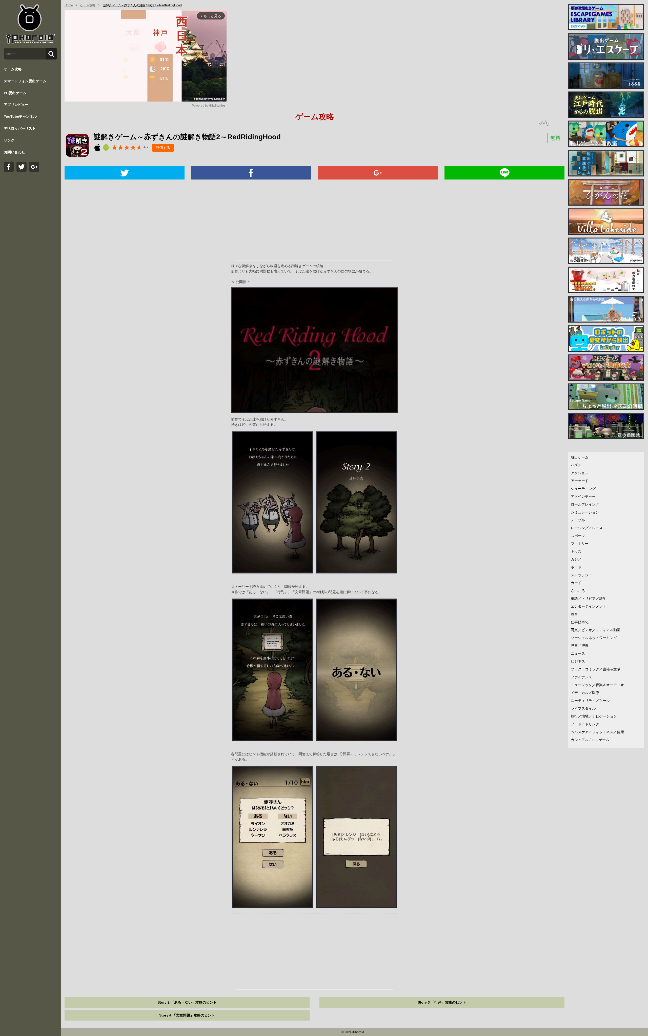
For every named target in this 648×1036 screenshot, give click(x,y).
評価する (163, 148)
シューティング (583, 489)
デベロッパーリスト (20, 128)
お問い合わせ (14, 152)
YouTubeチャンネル (20, 116)
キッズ (576, 551)
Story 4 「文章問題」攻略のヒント (187, 1015)
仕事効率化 (580, 622)
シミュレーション (585, 512)
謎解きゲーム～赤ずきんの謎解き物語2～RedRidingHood (142, 5)
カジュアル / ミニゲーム (590, 740)
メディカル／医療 (585, 693)
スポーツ (578, 536)
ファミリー (580, 544)
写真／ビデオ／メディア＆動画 (595, 630)
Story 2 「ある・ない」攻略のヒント (187, 1002)
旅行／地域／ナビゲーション (594, 716)
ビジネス (578, 661)
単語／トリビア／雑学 (588, 598)
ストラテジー (581, 575)
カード (576, 583)
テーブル (578, 520)
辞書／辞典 (580, 646)
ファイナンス (581, 677)
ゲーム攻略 (13, 69)
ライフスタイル (583, 708)
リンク (9, 140)
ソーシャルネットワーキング (594, 638)
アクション (580, 473)
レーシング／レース (587, 528)
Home (69, 5)
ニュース (578, 653)
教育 (574, 614)
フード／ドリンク (585, 724)
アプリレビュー (16, 105)
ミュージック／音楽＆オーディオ (597, 685)
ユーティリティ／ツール (590, 701)
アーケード (580, 481)
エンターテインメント (588, 606)
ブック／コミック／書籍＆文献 (595, 669)
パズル (576, 465)
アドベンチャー (583, 496)
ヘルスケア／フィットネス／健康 (597, 732)
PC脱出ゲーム (15, 93)
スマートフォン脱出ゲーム (25, 81)
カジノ (576, 559)
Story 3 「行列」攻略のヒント (442, 1002)
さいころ (578, 591)
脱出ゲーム (580, 457)
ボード (576, 567)
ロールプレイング (585, 504)
